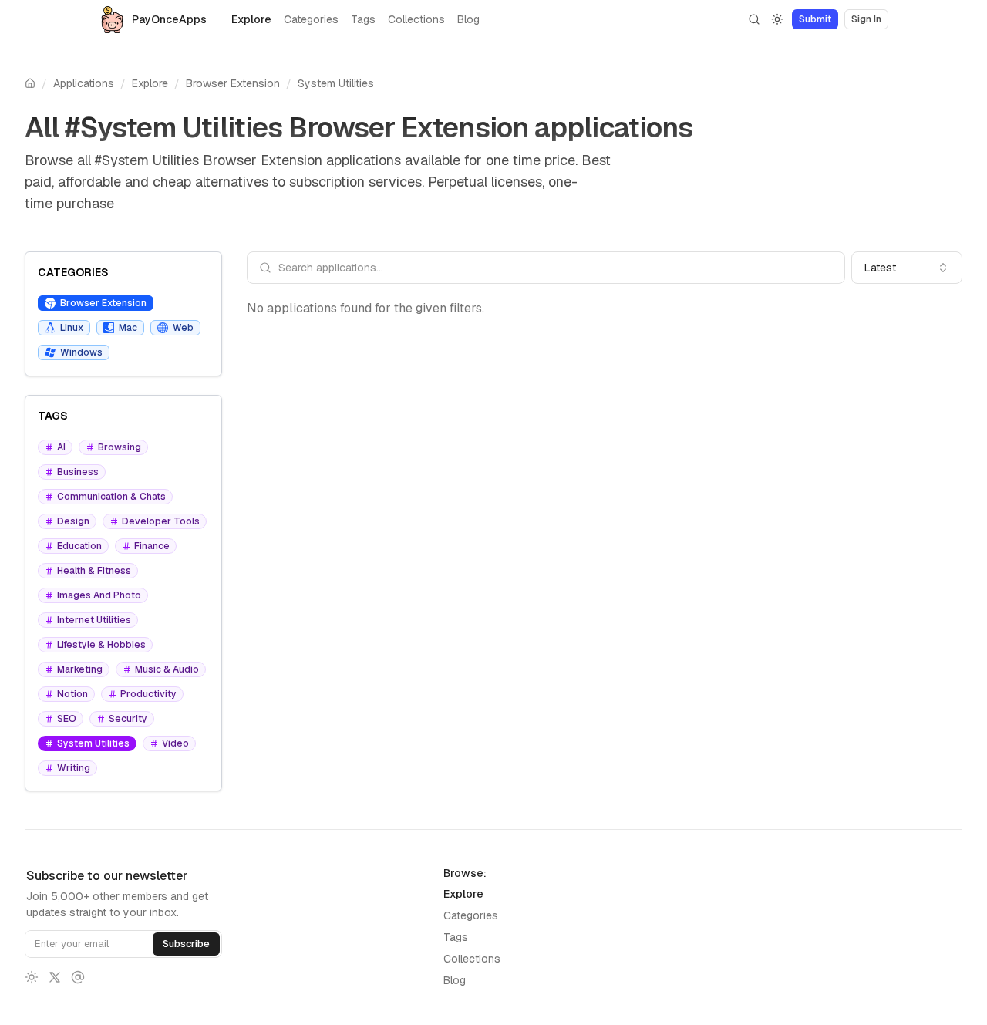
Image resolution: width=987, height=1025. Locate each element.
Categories (311, 19)
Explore (251, 19)
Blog (468, 19)
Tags (363, 19)
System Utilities (336, 83)
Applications (83, 83)
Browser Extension (233, 83)
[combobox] (906, 267)
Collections (416, 19)
